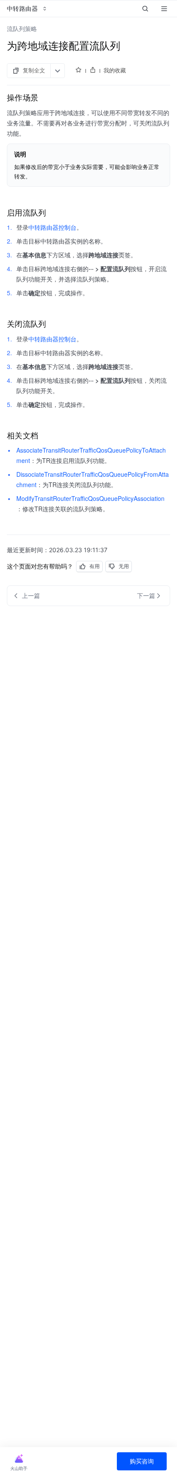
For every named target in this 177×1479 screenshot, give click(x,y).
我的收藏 (115, 70)
